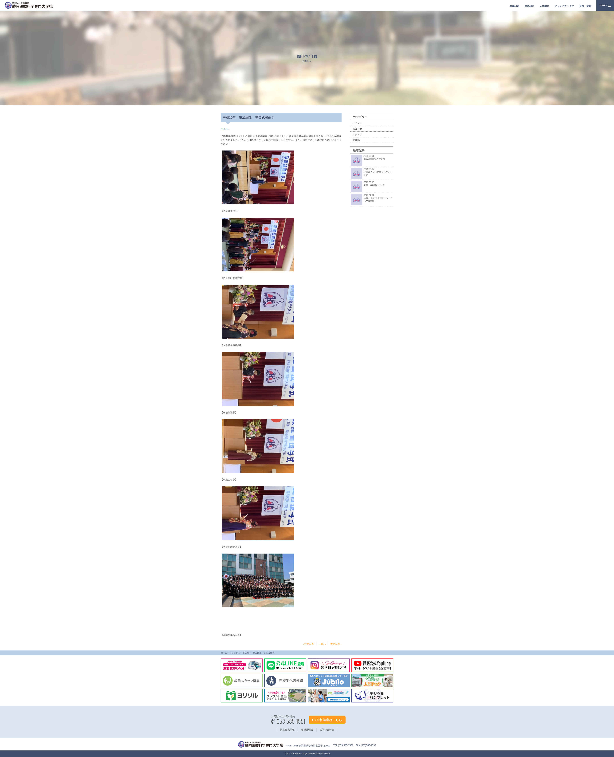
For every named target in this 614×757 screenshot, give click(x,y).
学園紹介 (514, 6)
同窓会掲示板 (287, 729)
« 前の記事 (308, 644)
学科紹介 (529, 6)
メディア (357, 134)
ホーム (224, 653)
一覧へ (322, 644)
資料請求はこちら (328, 720)
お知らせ (357, 128)
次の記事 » (336, 644)
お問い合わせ (327, 729)
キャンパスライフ (564, 6)
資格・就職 (585, 6)
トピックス (234, 653)
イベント (357, 123)
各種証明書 (307, 729)
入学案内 (544, 6)
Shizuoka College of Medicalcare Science (310, 753)
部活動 (356, 140)
